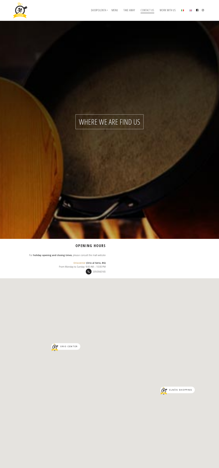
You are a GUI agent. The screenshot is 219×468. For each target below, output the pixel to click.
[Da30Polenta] (23, 10)
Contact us (147, 10)
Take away (129, 10)
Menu (115, 10)
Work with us (168, 10)
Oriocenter (79, 262)
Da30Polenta (98, 10)
